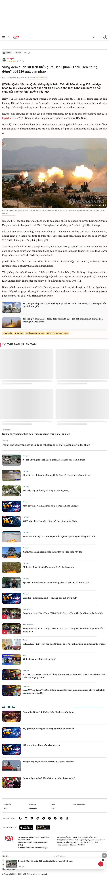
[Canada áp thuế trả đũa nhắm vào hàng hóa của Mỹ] (11, 782)
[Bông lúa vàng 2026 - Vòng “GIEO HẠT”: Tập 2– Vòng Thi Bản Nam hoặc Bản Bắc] (11, 613)
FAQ (53, 809)
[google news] (49, 818)
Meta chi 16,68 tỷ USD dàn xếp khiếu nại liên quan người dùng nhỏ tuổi (59, 536)
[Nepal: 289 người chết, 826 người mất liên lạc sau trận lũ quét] (11, 460)
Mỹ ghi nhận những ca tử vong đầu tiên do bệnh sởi (48, 728)
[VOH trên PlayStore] (43, 828)
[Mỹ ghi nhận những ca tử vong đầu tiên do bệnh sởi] (11, 732)
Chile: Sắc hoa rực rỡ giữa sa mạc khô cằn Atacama (48, 567)
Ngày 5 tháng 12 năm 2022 (58, 333)
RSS (53, 804)
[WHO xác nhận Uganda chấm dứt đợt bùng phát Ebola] (11, 521)
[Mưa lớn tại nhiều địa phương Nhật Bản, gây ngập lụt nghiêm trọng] (11, 475)
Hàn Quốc (8, 333)
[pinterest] (38, 818)
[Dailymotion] (67, 818)
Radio (25, 640)
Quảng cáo (7, 804)
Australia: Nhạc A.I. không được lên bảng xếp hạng (48, 712)
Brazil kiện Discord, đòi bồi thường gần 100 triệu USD (50, 597)
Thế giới (27, 53)
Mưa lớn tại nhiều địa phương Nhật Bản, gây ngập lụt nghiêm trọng (57, 475)
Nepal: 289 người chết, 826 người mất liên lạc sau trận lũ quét (54, 459)
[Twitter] (61, 818)
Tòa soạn (32, 804)
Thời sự (18, 53)
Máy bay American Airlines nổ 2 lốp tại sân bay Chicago (51, 505)
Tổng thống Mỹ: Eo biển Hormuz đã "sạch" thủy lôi (48, 761)
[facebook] (20, 818)
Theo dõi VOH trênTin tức (37, 77)
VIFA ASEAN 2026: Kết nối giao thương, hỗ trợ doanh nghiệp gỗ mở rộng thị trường (64, 643)
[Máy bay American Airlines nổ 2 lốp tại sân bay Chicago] (11, 506)
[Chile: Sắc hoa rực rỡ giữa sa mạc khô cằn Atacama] (11, 567)
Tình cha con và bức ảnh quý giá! (39, 659)
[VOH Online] (15, 37)
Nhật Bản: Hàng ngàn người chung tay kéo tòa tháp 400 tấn (52, 551)
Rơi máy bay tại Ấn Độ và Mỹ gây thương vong (46, 490)
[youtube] (26, 818)
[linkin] (44, 818)
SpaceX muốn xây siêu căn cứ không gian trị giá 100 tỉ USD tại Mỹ (56, 582)
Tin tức (8, 53)
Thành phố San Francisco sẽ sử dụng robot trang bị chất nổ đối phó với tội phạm (46, 444)
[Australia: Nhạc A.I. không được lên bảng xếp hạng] (11, 716)
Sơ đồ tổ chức (59, 856)
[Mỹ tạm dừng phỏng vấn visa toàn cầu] (11, 749)
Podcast (26, 671)
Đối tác (5, 809)
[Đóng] (103, 860)
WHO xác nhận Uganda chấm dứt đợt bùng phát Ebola (50, 521)
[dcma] (55, 818)
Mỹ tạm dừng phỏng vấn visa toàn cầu (42, 745)
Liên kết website (79, 804)
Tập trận (19, 333)
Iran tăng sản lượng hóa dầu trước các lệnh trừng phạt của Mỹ (36, 433)
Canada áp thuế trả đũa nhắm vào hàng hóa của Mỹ (49, 778)
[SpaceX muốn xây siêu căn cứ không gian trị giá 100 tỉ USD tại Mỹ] (11, 582)
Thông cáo (33, 809)
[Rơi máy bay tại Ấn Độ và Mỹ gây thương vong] (11, 490)
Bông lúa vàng (28, 609)
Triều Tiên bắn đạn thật (35, 333)
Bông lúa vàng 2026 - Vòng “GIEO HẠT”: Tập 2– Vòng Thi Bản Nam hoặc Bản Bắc (63, 613)
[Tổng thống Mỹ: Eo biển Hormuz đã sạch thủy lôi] (11, 765)
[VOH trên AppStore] (26, 828)
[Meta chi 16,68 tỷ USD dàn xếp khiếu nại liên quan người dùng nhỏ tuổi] (11, 536)
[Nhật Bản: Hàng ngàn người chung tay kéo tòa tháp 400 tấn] (11, 552)
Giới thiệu (5, 856)
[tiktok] (32, 818)
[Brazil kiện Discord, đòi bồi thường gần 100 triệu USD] (11, 598)
